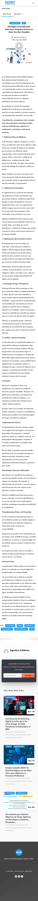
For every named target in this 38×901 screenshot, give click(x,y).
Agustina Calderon (20, 37)
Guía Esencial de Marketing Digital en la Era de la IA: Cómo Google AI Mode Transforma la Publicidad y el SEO (17, 724)
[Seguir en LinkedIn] (19, 876)
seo (32, 629)
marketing (29, 625)
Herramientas (10, 793)
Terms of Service (19, 871)
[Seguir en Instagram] (16, 876)
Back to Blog (6, 8)
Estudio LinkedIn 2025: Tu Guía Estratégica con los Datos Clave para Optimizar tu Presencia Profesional (18, 771)
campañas (10, 625)
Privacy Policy (10, 871)
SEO (24, 23)
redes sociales (21, 629)
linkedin (9, 746)
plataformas (7, 629)
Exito (20, 625)
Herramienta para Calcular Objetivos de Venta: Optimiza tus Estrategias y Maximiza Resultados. (18, 818)
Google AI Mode (10, 697)
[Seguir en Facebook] (22, 876)
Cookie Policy (28, 871)
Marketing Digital (15, 23)
